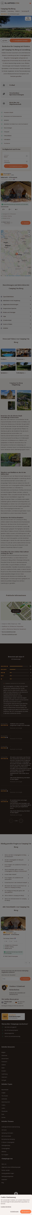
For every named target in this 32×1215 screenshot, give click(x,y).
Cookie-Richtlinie (6, 1207)
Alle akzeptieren (26, 1211)
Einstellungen (14, 1211)
